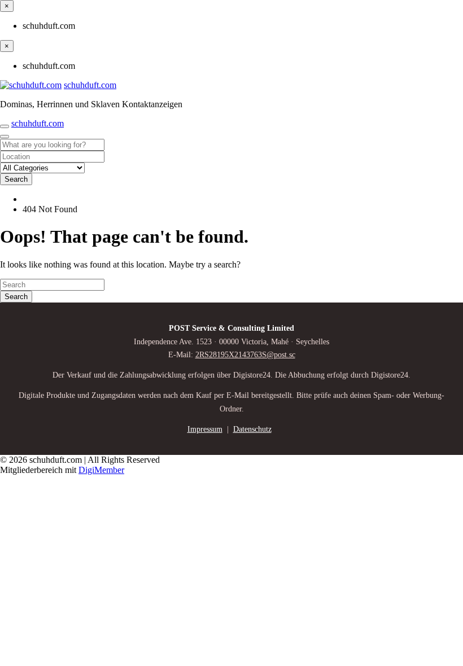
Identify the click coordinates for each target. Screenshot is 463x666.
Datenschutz (252, 429)
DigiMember (101, 470)
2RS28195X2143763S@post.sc (245, 354)
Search (16, 179)
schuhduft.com (90, 85)
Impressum (204, 429)
